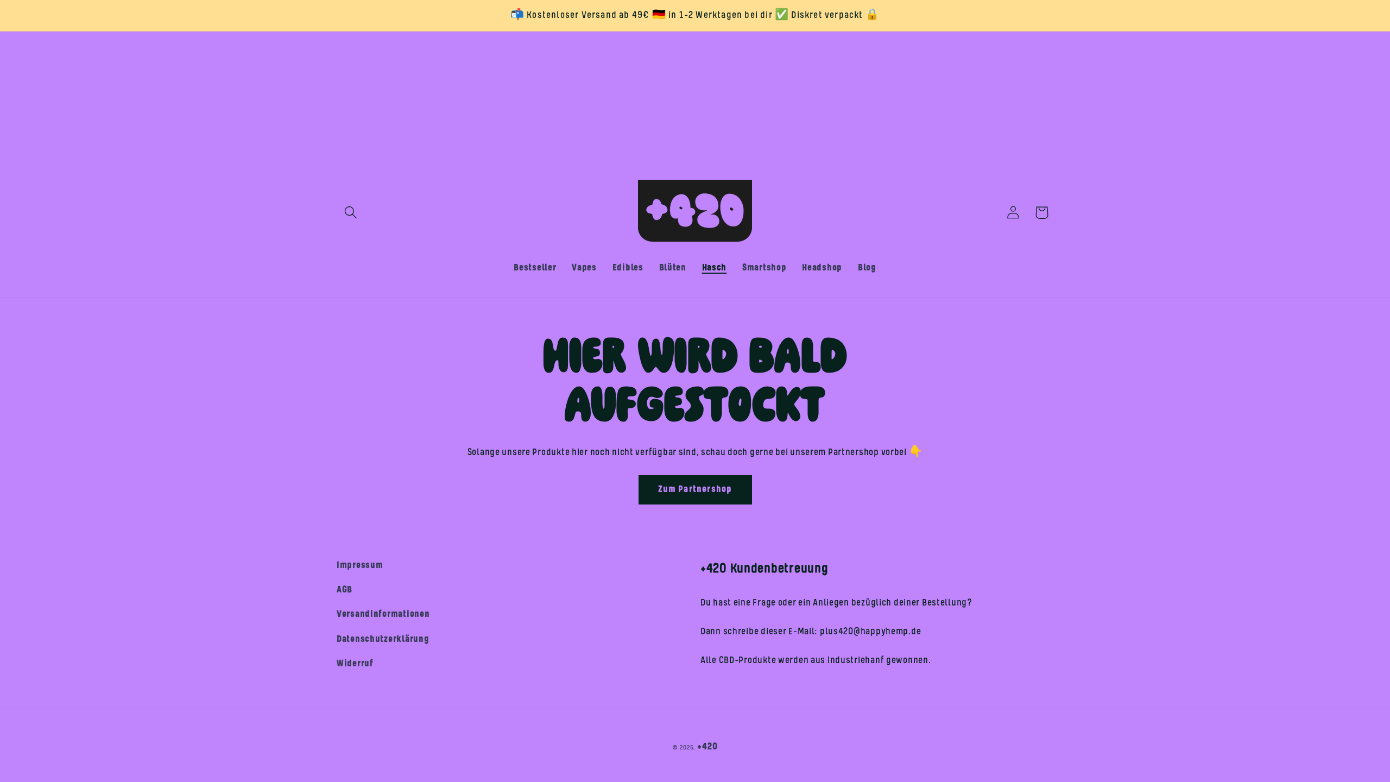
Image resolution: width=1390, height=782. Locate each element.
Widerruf (355, 663)
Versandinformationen (383, 614)
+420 (707, 746)
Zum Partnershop (695, 489)
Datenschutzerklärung (383, 639)
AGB (344, 589)
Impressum (360, 565)
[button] (351, 212)
